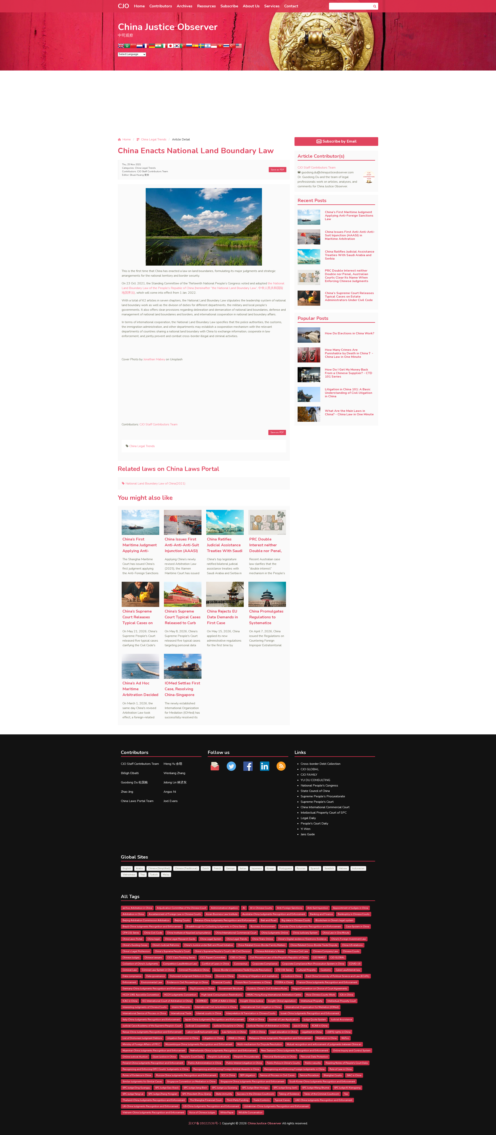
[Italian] (164, 47)
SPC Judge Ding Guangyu (136, 1087)
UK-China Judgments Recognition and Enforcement (150, 1106)
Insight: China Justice (251, 1000)
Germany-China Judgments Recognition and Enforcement (154, 988)
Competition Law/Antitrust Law (180, 963)
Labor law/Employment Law (202, 1031)
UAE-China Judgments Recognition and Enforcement (323, 1100)
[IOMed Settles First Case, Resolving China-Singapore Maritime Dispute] (183, 666)
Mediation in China (326, 1038)
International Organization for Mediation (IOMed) (312, 1007)
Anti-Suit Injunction (317, 908)
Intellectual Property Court (341, 1000)
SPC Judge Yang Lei (133, 1093)
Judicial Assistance (341, 1019)
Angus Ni (170, 792)
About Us (251, 6)
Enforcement (129, 982)
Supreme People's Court (317, 802)
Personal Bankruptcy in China (280, 1056)
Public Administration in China (204, 1062)
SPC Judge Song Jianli (285, 1087)
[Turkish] (232, 47)
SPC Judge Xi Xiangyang (347, 1087)
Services (272, 6)
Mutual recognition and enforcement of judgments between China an (324, 1044)
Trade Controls (261, 1100)
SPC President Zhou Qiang (196, 1093)
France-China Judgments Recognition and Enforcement (327, 982)
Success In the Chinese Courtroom (255, 1093)
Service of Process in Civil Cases (277, 1075)
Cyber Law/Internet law (348, 970)
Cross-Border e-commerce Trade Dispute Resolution (242, 970)
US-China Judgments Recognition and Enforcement (211, 1106)
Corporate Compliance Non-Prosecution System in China (313, 963)
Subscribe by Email (340, 141)
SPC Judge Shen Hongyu (255, 1087)
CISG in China (237, 957)
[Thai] (226, 47)
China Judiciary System (305, 932)
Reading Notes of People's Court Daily (347, 1062)
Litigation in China (213, 1038)
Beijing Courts (182, 920)
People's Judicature (218, 1056)
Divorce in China (224, 976)
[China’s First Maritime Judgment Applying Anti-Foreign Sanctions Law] (140, 522)
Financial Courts (222, 982)
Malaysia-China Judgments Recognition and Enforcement (280, 1038)
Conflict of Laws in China (215, 963)
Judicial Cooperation (197, 1025)
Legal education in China (283, 1031)
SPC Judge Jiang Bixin (195, 1087)
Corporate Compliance (264, 963)
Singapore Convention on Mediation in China (191, 1081)
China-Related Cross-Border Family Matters (261, 945)
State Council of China (315, 791)
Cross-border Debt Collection (320, 764)
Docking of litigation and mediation (258, 976)
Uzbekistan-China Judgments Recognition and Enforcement (276, 1106)
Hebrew (343, 868)
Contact (291, 6)
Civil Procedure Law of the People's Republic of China (279, 957)
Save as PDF (277, 169)
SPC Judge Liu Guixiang (224, 1087)
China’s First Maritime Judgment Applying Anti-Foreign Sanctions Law (139, 551)
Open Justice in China (164, 1056)
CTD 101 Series (284, 970)
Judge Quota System (314, 1019)
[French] (146, 47)
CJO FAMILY (309, 775)
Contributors (160, 6)
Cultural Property (306, 970)
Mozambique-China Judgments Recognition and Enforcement (198, 1044)
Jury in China (300, 1025)
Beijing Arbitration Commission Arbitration (146, 920)
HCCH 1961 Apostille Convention (141, 994)
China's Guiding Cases (135, 945)
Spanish (315, 868)
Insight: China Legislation (282, 1000)
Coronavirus (240, 963)
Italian (243, 868)
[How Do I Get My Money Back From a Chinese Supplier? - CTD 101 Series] (309, 374)
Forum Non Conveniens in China (253, 982)
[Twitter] (231, 766)
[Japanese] (170, 47)
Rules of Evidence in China (137, 1075)
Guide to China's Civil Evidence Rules (267, 988)
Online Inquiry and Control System (351, 1050)
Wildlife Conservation (250, 1112)
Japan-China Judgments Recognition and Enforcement (214, 1019)
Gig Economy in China (202, 988)
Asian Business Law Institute (221, 914)
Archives (184, 6)
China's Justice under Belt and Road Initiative (208, 945)
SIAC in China (354, 1075)
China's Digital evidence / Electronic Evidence (302, 939)
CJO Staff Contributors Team (152, 171)
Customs (326, 970)
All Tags (130, 896)
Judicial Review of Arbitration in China (268, 1025)
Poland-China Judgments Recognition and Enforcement (153, 1062)
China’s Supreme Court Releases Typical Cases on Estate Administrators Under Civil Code (349, 296)
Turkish (154, 874)
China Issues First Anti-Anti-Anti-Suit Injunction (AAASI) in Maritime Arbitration (182, 551)
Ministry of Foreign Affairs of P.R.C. (141, 1044)
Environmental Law (151, 982)
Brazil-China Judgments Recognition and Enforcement (152, 926)
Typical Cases (282, 1100)
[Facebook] (248, 766)
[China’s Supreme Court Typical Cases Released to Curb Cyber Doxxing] (183, 594)
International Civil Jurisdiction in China (215, 1007)
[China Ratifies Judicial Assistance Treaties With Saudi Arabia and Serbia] (225, 522)
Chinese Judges (131, 957)
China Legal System (210, 939)
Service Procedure (309, 1075)
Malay (166, 874)
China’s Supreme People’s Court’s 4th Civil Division (222, 951)
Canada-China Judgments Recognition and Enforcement (310, 926)
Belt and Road (268, 920)
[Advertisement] (248, 107)
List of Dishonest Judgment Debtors (142, 1038)
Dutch (205, 868)
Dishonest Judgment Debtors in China (190, 976)
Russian (301, 868)
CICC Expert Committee (212, 957)
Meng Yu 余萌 (173, 764)
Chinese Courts (351, 951)
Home (139, 6)
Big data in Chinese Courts (296, 920)
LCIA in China (258, 1031)
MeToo (345, 1038)
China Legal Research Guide (180, 939)
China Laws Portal (132, 939)
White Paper (226, 1112)
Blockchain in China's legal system (334, 920)
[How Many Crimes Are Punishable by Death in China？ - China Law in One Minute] (309, 354)
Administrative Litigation (224, 908)
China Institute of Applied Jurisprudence (188, 932)
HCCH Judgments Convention (180, 994)
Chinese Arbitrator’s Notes (269, 951)
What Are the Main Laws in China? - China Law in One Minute (349, 412)
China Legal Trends (145, 168)
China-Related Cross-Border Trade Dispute (313, 945)
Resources (206, 6)
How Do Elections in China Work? (349, 333)
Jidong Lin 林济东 (175, 782)
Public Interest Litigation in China (244, 1062)
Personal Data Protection (314, 1056)
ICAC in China (130, 1000)
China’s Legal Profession (136, 951)
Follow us (219, 752)
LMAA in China (236, 1038)
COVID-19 (354, 963)
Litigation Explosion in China (182, 1038)
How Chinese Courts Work (320, 994)
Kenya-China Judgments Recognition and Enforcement (152, 1031)
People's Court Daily (314, 823)
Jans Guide (308, 834)
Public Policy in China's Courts (283, 1062)
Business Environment (263, 926)
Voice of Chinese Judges (202, 1112)
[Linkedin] (264, 766)
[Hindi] (158, 47)
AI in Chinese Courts (261, 908)
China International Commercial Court (325, 807)
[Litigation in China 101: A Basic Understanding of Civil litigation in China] (309, 394)
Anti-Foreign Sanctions (289, 908)
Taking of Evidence (289, 1093)
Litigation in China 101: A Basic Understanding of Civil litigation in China (348, 392)
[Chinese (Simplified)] (133, 47)
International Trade (181, 1013)
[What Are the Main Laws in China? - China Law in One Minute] (309, 414)
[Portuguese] (183, 47)
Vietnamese (129, 874)
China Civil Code (153, 932)
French (217, 868)
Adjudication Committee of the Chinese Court (181, 908)
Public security (313, 1062)
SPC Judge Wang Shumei (315, 1087)
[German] (152, 47)
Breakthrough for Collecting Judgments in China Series (215, 926)
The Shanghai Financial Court (206, 1100)
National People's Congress (319, 785)
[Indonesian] (214, 47)
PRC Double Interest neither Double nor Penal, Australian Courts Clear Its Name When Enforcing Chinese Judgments (346, 275)
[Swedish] (201, 47)
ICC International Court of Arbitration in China (167, 1000)
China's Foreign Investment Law (348, 939)
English (127, 868)
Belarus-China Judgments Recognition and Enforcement (225, 920)
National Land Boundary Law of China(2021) (155, 483)
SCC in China (228, 1075)
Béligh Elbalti (130, 773)
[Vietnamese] (220, 47)
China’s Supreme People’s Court (172, 951)
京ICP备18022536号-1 (204, 1123)
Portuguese (285, 868)
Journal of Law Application (283, 1019)
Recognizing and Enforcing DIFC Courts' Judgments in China (155, 1069)
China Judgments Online (274, 932)
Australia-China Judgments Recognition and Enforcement (273, 914)
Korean (270, 868)
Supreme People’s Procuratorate (323, 796)
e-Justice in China (291, 976)
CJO (123, 6)
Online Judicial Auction (135, 1056)
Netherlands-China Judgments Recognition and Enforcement (223, 1050)
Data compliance (132, 976)
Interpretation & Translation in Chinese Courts (251, 1013)
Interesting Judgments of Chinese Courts (145, 1007)
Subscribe (229, 6)
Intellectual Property (311, 1000)
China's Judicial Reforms (165, 945)
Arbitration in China (133, 914)
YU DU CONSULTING (315, 780)
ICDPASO (202, 1000)
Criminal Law (130, 970)
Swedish (329, 868)
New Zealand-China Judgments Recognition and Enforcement (294, 1050)
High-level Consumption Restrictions (221, 994)
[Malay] (239, 47)
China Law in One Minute (336, 932)
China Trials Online (262, 939)
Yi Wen (305, 829)
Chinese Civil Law (298, 951)
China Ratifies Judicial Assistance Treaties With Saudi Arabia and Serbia (349, 255)
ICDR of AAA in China (223, 1000)
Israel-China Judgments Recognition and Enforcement (310, 1013)
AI (244, 908)
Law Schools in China (234, 1031)
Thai (142, 874)
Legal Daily (308, 818)
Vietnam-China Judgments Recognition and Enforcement (153, 1112)
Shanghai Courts (333, 1075)
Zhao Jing (127, 792)
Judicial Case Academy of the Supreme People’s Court (152, 1025)
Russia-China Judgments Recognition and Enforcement (186, 1075)
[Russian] (189, 47)
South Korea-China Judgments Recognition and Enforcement (322, 1081)
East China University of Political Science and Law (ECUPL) (337, 976)
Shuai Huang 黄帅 (139, 174)
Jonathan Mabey (154, 359)
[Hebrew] (208, 47)
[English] (121, 47)
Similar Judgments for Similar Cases (142, 1081)
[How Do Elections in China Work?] (309, 334)
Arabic (139, 868)
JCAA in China (256, 1019)
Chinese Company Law (325, 951)
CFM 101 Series (131, 932)
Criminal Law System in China (158, 970)
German (230, 868)
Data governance (155, 976)
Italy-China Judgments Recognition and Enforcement (151, 1019)
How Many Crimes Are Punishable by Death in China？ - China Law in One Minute (349, 353)
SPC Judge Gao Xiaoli (167, 1087)
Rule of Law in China (341, 1069)
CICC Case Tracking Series (181, 957)
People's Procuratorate (246, 1056)
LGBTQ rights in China (338, 1031)
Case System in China (357, 926)
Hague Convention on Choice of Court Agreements (319, 988)
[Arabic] (127, 47)
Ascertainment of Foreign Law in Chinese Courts (175, 914)
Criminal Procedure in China (194, 970)
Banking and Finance (321, 914)
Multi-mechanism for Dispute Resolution (259, 1044)
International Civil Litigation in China (261, 1007)
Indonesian (358, 868)
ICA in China (346, 994)
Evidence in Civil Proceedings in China (187, 982)
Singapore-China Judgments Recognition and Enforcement (252, 1081)
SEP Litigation (247, 1075)
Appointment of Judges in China (350, 908)
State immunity (224, 1093)
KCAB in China (319, 1025)
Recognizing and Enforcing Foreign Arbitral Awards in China (226, 1069)
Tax (346, 1093)
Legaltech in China (312, 1031)
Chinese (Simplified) (159, 868)
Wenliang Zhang (174, 773)
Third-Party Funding (237, 1100)
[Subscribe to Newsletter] (281, 766)
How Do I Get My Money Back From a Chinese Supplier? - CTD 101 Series (348, 373)
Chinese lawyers (153, 957)
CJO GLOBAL (310, 769)
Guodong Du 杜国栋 (134, 782)
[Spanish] (195, 47)
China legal (153, 939)
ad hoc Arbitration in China (137, 908)
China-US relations (352, 945)
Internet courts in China (208, 1013)
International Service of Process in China (144, 1013)
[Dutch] (139, 47)
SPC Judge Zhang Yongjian (162, 1093)
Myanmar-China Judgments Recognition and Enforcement (154, 1050)
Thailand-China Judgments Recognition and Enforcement (154, 1100)
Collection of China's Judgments (140, 963)
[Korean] (177, 47)
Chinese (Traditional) (186, 868)
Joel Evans (171, 801)
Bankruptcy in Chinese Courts (353, 914)
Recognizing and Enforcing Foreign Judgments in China (294, 1069)
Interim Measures (181, 1007)
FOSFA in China (284, 982)
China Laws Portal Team (137, 801)
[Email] (215, 766)
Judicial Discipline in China (228, 1025)
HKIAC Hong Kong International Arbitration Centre (274, 994)
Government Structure (230, 988)
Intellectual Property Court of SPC (324, 813)
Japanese (256, 868)
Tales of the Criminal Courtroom (321, 1093)
